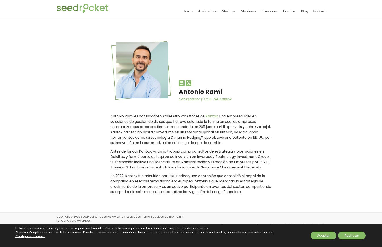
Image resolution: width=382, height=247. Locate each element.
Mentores (248, 11)
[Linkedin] (182, 83)
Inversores (269, 11)
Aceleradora (207, 11)
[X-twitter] (189, 83)
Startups (228, 11)
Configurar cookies (30, 236)
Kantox (212, 116)
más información (260, 232)
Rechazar (352, 235)
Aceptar (323, 235)
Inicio (188, 11)
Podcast (319, 11)
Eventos (289, 11)
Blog (304, 11)
